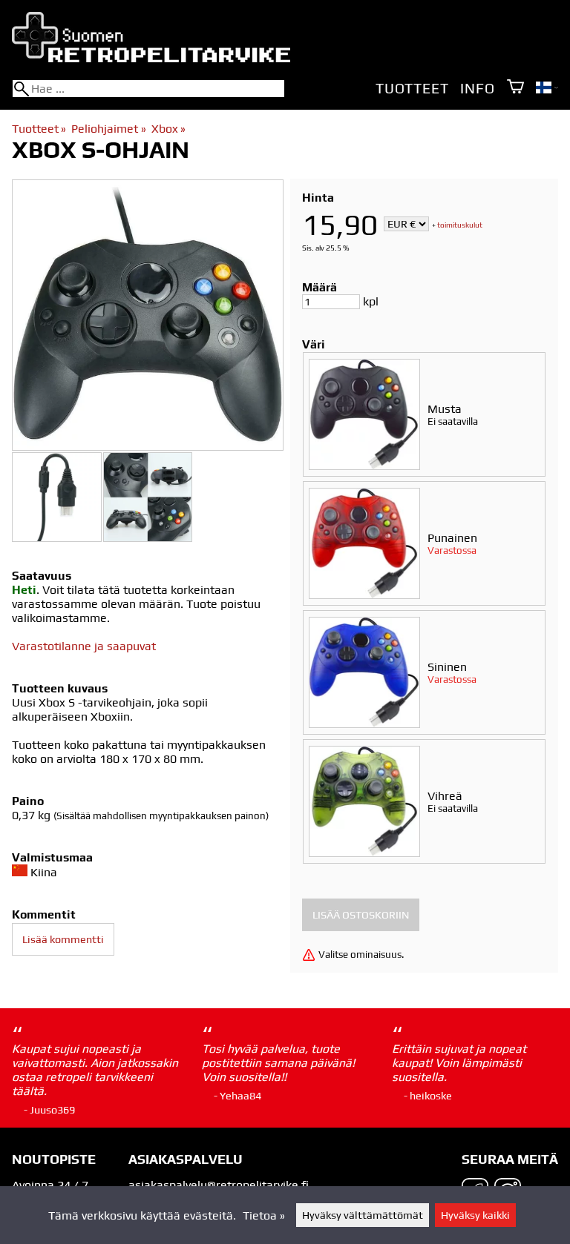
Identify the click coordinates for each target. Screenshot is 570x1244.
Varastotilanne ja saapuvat (84, 646)
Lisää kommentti (63, 939)
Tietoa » (264, 1215)
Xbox (168, 129)
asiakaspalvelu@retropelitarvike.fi (218, 1185)
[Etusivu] (151, 58)
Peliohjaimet (108, 129)
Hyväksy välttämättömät (362, 1215)
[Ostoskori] (515, 87)
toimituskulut (459, 225)
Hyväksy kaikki (475, 1215)
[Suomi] (547, 89)
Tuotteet (412, 88)
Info (477, 88)
